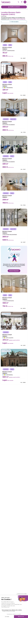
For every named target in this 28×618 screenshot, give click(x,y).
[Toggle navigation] (25, 2)
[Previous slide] (3, 33)
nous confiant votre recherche (17, 19)
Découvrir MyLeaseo (14, 270)
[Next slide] (25, 33)
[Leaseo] (6, 2)
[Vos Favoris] (21, 2)
